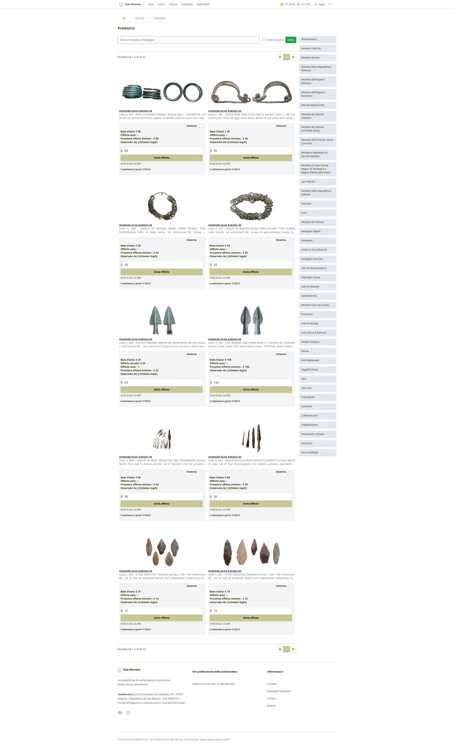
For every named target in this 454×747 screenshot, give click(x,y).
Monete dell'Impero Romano (313, 81)
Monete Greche (310, 57)
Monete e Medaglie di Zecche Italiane (314, 154)
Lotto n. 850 (126, 114)
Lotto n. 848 (128, 228)
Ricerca (139, 18)
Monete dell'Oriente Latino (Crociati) (317, 141)
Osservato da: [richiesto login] (139, 142)
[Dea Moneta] (124, 18)
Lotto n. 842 (126, 574)
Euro (304, 212)
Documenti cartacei (312, 434)
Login (321, 4)
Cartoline (306, 406)
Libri (304, 378)
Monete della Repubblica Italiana (316, 192)
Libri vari (306, 388)
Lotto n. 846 (126, 342)
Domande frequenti (279, 691)
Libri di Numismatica (313, 268)
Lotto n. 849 (215, 114)
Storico (173, 4)
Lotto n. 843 (215, 460)
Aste (151, 4)
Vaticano (306, 203)
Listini (161, 4)
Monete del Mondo (312, 222)
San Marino (308, 181)
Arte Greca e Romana (313, 332)
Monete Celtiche (311, 48)
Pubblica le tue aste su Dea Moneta (213, 684)
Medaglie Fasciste (312, 259)
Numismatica (309, 39)
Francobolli (307, 397)
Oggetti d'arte (309, 369)
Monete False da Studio (315, 305)
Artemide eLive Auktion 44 (135, 111)
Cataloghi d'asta (310, 277)
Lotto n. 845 (216, 342)
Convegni (187, 4)
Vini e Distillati (309, 452)
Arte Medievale (310, 360)
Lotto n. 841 (215, 574)
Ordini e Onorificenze (314, 249)
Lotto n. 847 (216, 228)
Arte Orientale (309, 323)
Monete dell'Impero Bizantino (313, 94)
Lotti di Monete (310, 286)
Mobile (271, 705)
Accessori (306, 443)
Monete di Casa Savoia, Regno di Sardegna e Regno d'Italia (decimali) (315, 169)
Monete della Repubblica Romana (316, 68)
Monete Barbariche (312, 105)
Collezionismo (309, 415)
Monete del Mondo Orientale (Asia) (312, 128)
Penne (305, 351)
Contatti (272, 684)
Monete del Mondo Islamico (312, 116)
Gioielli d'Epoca (310, 341)
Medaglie (306, 240)
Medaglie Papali (310, 231)
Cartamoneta (309, 295)
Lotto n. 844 (127, 460)
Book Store (203, 4)
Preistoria (159, 18)
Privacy (271, 698)
